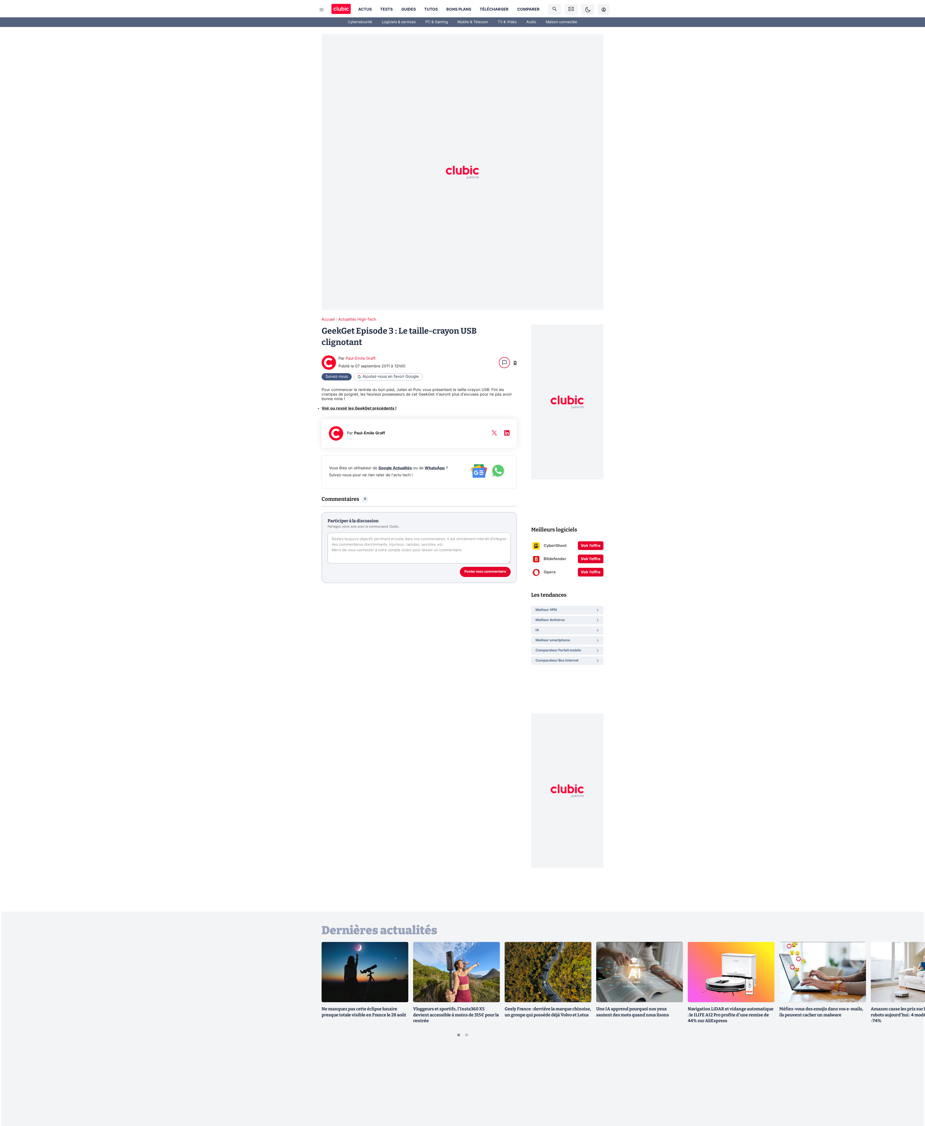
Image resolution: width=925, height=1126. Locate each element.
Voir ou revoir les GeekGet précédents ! (359, 408)
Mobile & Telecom (472, 22)
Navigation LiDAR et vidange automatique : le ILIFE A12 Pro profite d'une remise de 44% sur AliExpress (730, 1015)
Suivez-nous (336, 376)
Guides (408, 9)
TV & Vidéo (507, 22)
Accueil (328, 319)
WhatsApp (435, 468)
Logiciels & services (399, 22)
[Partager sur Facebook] (913, 1084)
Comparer (528, 9)
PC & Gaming (436, 22)
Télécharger (494, 9)
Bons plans (458, 9)
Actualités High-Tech (357, 319)
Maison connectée (561, 22)
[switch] (587, 9)
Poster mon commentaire (485, 571)
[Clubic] (341, 9)
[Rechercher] (554, 9)
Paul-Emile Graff (360, 358)
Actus (365, 9)
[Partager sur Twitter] (913, 1100)
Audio (531, 22)
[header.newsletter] (571, 9)
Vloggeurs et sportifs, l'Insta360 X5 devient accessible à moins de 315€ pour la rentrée (456, 1015)
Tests (386, 9)
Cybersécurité (360, 22)
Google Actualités (395, 468)
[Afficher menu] (322, 9)
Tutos (431, 9)
